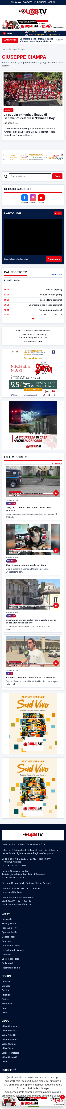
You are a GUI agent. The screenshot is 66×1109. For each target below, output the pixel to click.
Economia (7, 1003)
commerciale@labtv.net (20, 904)
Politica (5, 990)
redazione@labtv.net (12, 892)
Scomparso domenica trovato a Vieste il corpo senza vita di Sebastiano (31, 621)
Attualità (6, 994)
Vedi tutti (57, 275)
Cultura (8, 110)
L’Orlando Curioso (11, 945)
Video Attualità (9, 1035)
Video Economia (10, 1039)
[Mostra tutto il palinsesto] (33, 318)
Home (4, 49)
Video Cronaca (9, 1026)
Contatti (27, 2)
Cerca (51, 2)
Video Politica (8, 1030)
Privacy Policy (9, 923)
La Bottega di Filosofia (13, 950)
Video (5, 1061)
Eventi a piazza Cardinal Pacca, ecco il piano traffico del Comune (36, 40)
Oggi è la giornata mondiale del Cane (26, 565)
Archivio (6, 981)
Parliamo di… (8, 963)
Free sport (7, 941)
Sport (4, 1008)
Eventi (5, 1012)
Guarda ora (54, 259)
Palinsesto (7, 919)
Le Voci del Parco (10, 958)
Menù (8, 33)
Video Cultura (9, 1044)
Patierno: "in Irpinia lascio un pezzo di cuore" (31, 677)
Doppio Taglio (9, 936)
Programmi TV (9, 928)
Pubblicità (40, 2)
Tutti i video (56, 463)
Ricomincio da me (11, 967)
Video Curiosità (9, 1057)
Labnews (6, 954)
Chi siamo (16, 2)
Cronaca (6, 986)
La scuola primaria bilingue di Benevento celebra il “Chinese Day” (30, 116)
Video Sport (8, 1048)
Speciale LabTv (9, 932)
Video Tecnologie (10, 1052)
